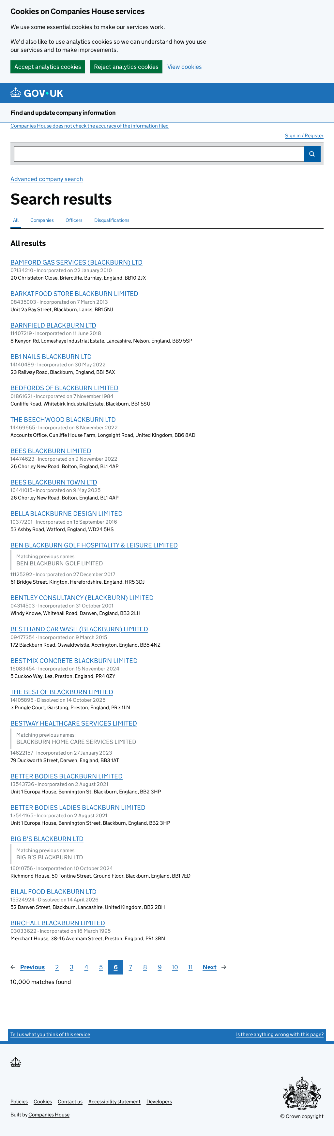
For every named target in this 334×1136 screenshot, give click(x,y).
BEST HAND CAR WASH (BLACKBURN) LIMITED (79, 629)
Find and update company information (63, 112)
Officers (74, 220)
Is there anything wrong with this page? (280, 1034)
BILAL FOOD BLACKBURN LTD (53, 892)
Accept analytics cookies (47, 66)
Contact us (70, 1101)
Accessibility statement (114, 1101)
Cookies (43, 1101)
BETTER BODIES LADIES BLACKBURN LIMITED (77, 807)
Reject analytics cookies (126, 66)
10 (175, 967)
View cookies (184, 67)
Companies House (48, 1115)
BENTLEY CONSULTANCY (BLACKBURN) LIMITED (82, 598)
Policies (19, 1101)
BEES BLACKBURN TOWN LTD (53, 482)
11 (190, 967)
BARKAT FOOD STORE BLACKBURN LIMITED (74, 294)
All (16, 220)
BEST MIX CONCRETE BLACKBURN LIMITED (74, 661)
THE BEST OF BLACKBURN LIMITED (61, 692)
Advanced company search (46, 179)
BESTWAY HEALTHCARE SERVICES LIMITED (73, 723)
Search (312, 154)
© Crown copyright (302, 1116)
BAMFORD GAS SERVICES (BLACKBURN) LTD (76, 262)
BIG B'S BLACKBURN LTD (47, 839)
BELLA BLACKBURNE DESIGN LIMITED (66, 513)
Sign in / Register (304, 135)
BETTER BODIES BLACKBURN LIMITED (66, 776)
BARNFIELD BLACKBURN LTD (53, 325)
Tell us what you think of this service (50, 1034)
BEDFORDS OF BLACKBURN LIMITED (64, 388)
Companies (42, 220)
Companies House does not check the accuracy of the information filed (89, 126)
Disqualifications (111, 220)
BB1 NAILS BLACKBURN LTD (51, 357)
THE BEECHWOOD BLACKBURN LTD (63, 419)
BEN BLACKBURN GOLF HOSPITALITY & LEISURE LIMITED (94, 545)
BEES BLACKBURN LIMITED (50, 451)
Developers (159, 1101)
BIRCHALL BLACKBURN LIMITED (57, 923)
